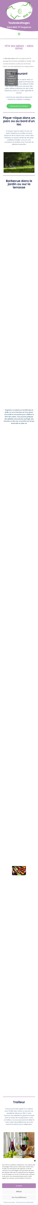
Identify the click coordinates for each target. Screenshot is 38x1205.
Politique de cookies (9, 1202)
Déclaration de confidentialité (24, 1202)
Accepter (19, 1186)
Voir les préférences (19, 1197)
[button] (35, 1161)
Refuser (19, 1191)
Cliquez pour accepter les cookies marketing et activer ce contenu (11, 77)
